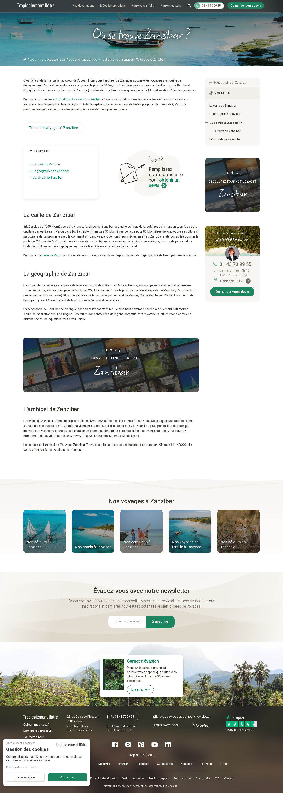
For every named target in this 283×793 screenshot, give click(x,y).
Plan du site (203, 778)
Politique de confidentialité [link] (22, 767)
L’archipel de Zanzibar (48, 177)
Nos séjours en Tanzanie (233, 544)
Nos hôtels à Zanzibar (93, 547)
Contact (228, 778)
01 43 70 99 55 (236, 264)
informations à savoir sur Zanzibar (76, 99)
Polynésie (143, 763)
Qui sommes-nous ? (36, 724)
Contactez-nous (34, 737)
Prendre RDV (232, 281)
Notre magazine (171, 5)
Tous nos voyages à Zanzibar (53, 127)
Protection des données (103, 778)
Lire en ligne (139, 689)
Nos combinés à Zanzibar (136, 544)
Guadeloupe (165, 763)
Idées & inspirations (113, 5)
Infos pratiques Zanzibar (225, 139)
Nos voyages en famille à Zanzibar (186, 544)
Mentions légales (159, 778)
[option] (44, 532)
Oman (224, 763)
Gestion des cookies (133, 778)
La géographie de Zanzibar (51, 171)
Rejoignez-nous (182, 778)
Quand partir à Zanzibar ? (226, 114)
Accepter (67, 777)
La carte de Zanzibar (47, 164)
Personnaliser (25, 777)
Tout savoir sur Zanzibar (230, 82)
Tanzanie (206, 763)
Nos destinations (83, 5)
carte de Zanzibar (54, 255)
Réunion (123, 763)
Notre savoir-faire (143, 5)
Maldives (104, 763)
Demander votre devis (232, 292)
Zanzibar (186, 763)
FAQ (217, 778)
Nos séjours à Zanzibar (38, 544)
